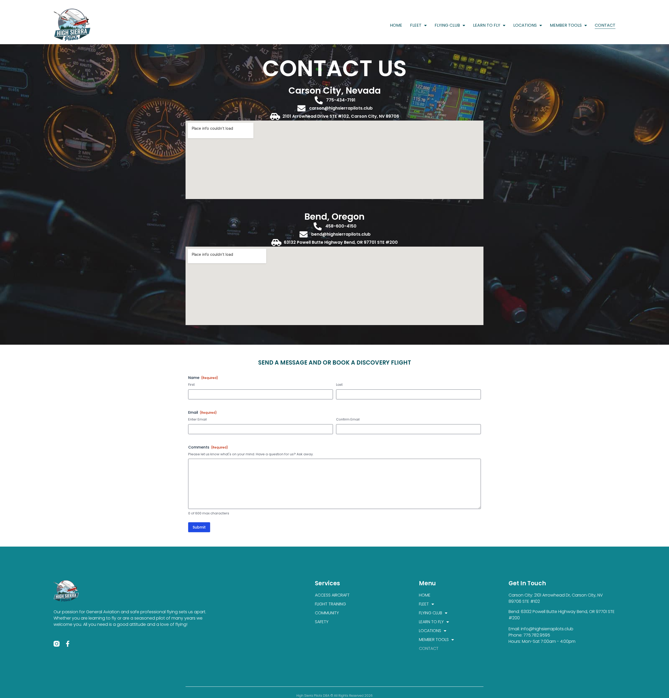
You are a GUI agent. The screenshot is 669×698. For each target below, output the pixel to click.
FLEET (416, 25)
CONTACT (605, 25)
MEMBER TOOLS (566, 25)
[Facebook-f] (68, 644)
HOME (396, 25)
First (191, 384)
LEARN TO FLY (486, 25)
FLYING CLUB (447, 25)
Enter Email (197, 419)
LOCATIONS (525, 25)
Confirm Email (348, 419)
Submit (199, 527)
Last (339, 384)
